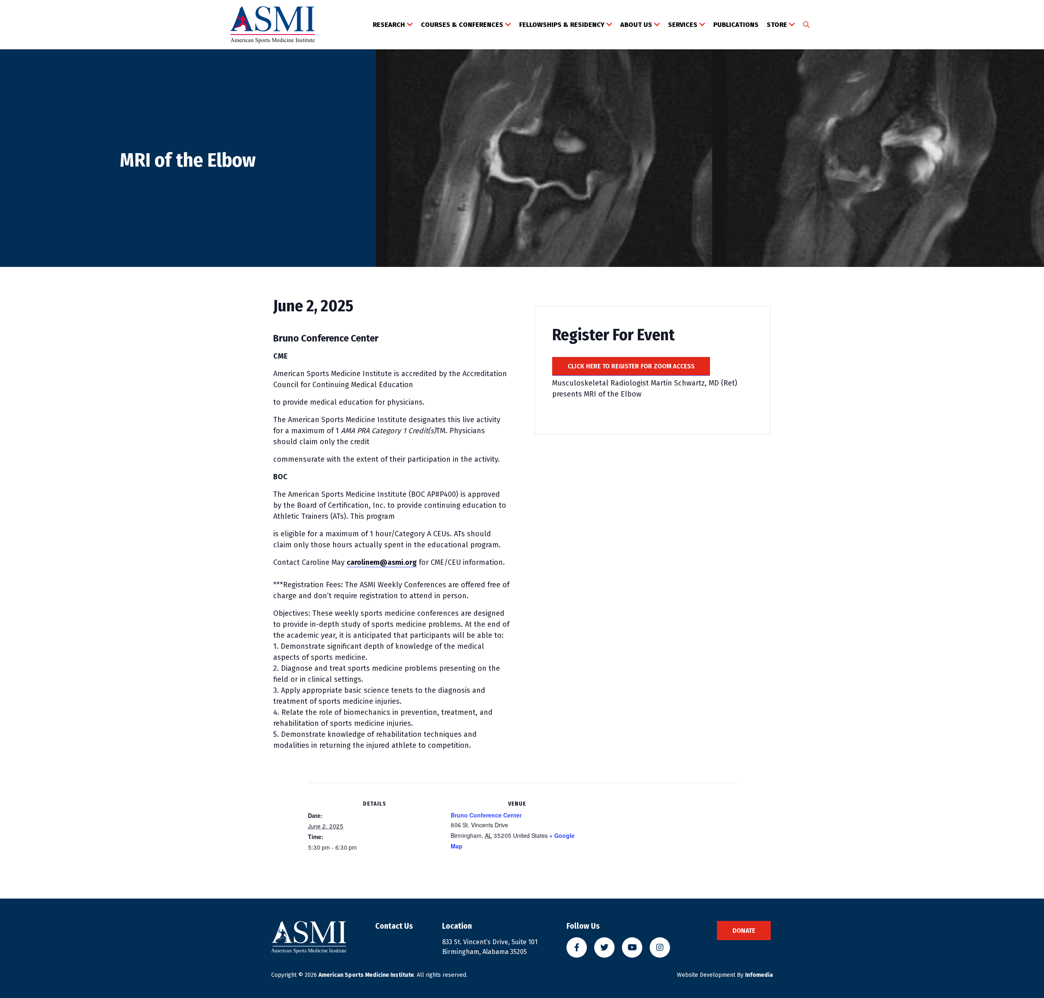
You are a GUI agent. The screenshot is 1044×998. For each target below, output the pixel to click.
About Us (636, 25)
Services (682, 25)
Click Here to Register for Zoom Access (631, 366)
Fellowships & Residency (561, 25)
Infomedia (759, 975)
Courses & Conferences (462, 25)
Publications (736, 25)
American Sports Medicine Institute (366, 975)
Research (389, 25)
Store (777, 25)
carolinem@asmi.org (382, 562)
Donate (743, 930)
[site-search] (806, 25)
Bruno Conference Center (486, 815)
